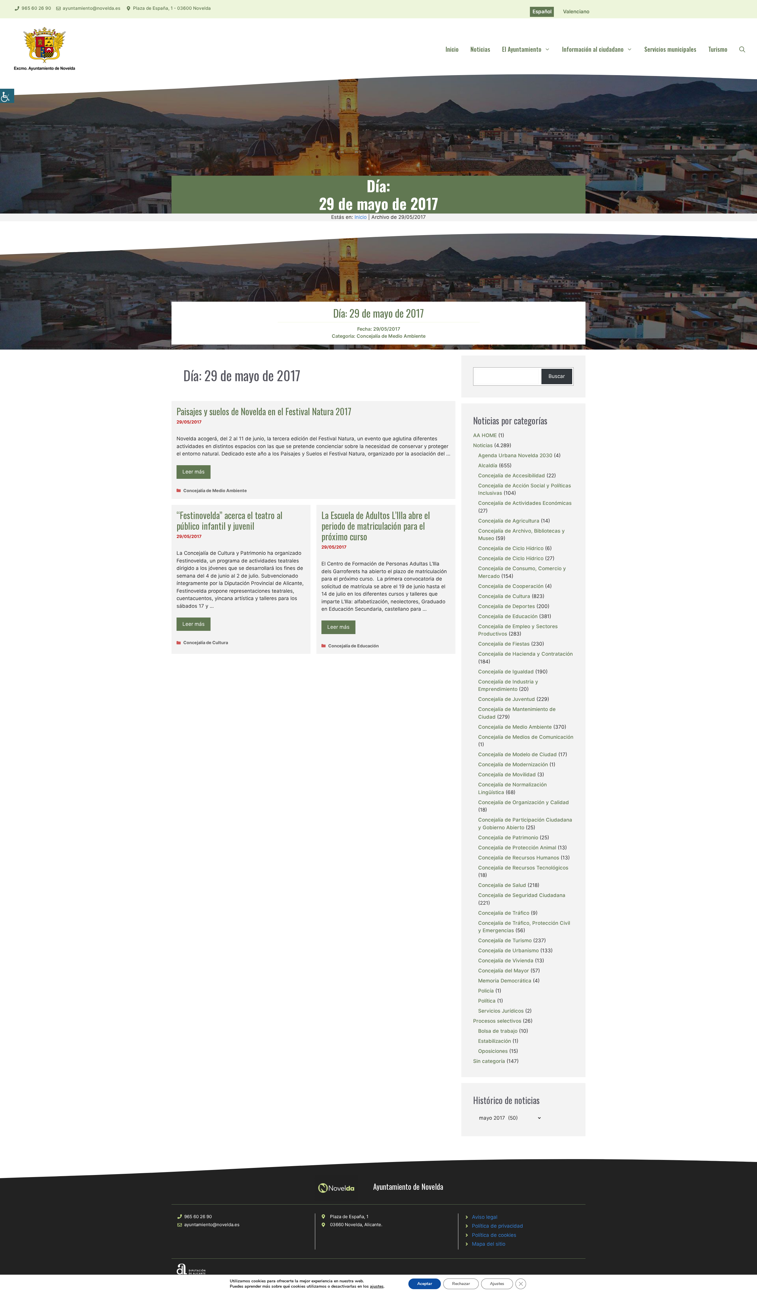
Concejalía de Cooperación (511, 586)
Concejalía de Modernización (513, 764)
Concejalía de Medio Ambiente (391, 336)
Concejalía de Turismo (505, 940)
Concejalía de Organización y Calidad (523, 802)
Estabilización (494, 1041)
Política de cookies (494, 1235)
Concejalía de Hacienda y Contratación (525, 654)
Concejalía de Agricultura (508, 521)
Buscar (557, 376)
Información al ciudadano (593, 49)
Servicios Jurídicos (501, 1011)
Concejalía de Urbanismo (508, 950)
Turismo (717, 49)
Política (487, 1001)
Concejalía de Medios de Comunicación (525, 737)
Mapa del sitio (488, 1244)
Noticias (480, 49)
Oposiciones (493, 1051)
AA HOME (485, 435)
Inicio (452, 49)
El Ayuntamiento (521, 49)
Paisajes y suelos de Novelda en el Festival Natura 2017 (264, 411)
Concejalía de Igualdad (506, 672)
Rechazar (461, 1283)
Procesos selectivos (497, 1021)
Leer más (193, 472)
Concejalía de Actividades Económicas (525, 503)
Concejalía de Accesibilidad (511, 476)
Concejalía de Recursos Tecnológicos (523, 868)
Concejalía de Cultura (205, 642)
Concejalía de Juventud (506, 699)
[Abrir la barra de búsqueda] (742, 49)
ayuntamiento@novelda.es (91, 8)
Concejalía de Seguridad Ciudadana (521, 895)
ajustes (377, 1286)
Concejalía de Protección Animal (517, 848)
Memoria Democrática (504, 981)
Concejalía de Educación (353, 645)
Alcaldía (487, 465)
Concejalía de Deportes (506, 606)
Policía (486, 991)
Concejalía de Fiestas (504, 644)
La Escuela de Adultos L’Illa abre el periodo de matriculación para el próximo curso (375, 525)
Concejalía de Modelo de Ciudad (517, 754)
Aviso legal (484, 1217)
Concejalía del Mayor (503, 971)
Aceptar (424, 1283)
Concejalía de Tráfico (503, 913)
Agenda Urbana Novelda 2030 (515, 455)
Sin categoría (489, 1061)
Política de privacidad (497, 1226)
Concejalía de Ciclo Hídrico (511, 548)
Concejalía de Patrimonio (508, 838)
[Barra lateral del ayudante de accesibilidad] (7, 96)
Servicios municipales (670, 49)
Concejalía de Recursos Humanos (518, 858)
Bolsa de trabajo (497, 1031)
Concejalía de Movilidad (507, 775)
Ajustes (497, 1283)
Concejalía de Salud (502, 885)
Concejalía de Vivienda (505, 961)
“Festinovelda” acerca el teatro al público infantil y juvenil (229, 520)
